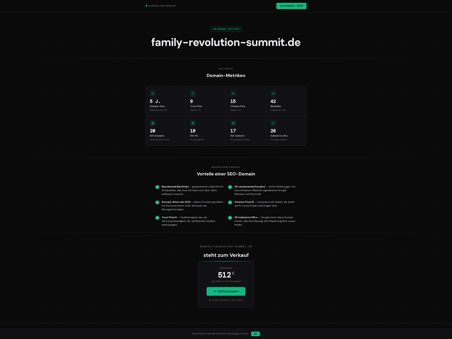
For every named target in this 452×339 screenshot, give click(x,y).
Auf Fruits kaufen (228, 291)
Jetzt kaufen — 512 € (291, 5)
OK (255, 334)
